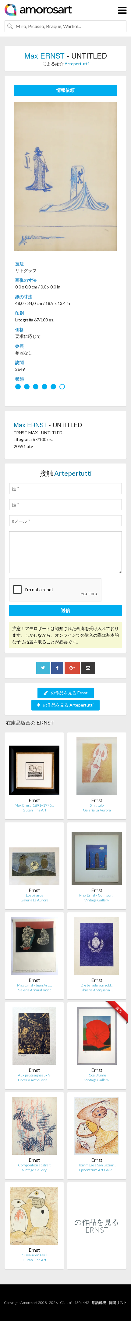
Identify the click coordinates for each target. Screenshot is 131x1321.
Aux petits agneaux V (34, 1075)
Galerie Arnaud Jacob (34, 990)
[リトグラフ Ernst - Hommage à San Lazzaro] (96, 1127)
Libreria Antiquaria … (96, 990)
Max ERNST (44, 55)
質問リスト (118, 1302)
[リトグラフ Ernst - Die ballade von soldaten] (96, 947)
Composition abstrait (34, 1165)
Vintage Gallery (96, 900)
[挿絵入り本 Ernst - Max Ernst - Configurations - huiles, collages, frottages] (97, 857)
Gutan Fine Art (34, 810)
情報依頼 (65, 90)
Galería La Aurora (97, 810)
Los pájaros (34, 895)
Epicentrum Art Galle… (97, 1170)
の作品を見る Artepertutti (68, 704)
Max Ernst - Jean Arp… (34, 985)
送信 (65, 610)
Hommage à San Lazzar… (96, 1165)
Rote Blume (97, 1075)
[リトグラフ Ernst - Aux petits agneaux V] (34, 1037)
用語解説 (99, 1302)
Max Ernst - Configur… (96, 895)
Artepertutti (77, 63)
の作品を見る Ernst (69, 692)
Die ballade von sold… (96, 985)
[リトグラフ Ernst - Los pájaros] (34, 857)
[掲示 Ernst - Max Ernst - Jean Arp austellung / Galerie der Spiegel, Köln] (34, 947)
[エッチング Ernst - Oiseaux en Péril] (34, 1217)
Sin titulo (97, 805)
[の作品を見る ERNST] (96, 1262)
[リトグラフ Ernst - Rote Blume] (97, 1037)
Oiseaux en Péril (34, 1255)
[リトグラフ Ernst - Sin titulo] (96, 767)
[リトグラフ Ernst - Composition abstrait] (34, 1127)
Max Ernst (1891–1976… (34, 805)
